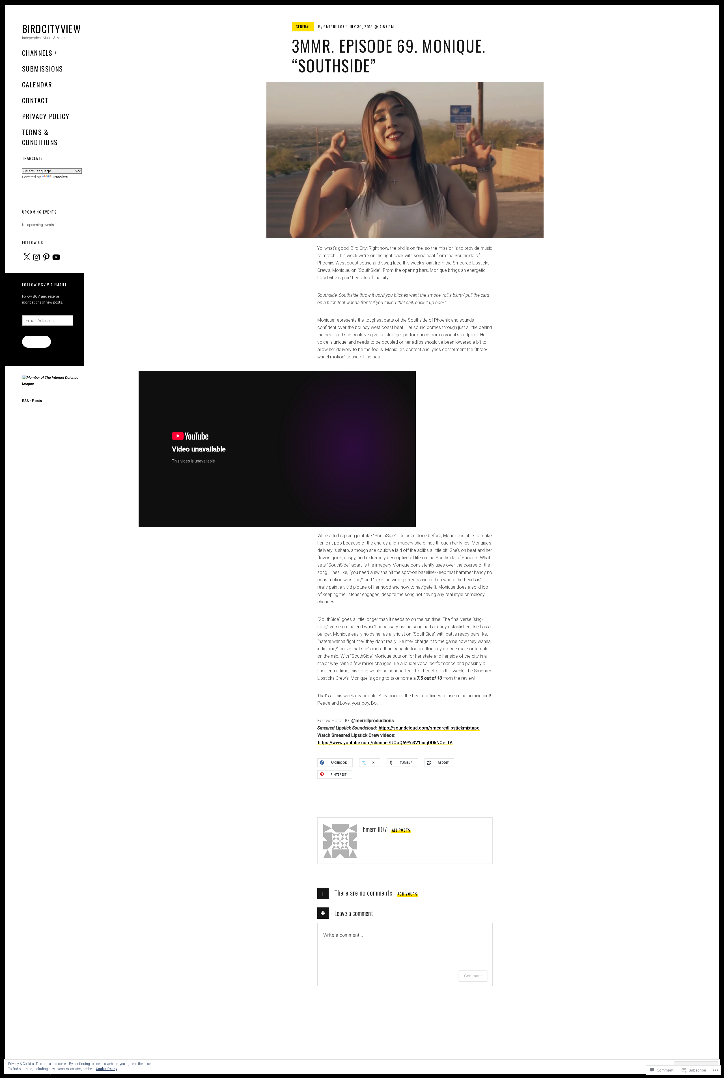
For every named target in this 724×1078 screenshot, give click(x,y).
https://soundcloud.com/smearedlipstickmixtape (429, 728)
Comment (473, 975)
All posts (401, 830)
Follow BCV (36, 341)
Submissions (42, 68)
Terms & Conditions (40, 137)
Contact (35, 100)
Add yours (407, 894)
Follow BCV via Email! (44, 284)
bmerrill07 (334, 26)
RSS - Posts (32, 401)
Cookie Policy (106, 1069)
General (303, 26)
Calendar (37, 84)
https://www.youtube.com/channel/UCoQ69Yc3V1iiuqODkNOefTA (385, 742)
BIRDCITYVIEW (51, 28)
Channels (37, 53)
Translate (60, 177)
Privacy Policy (45, 116)
